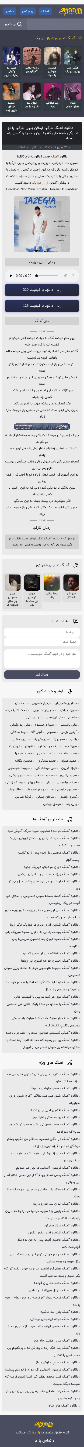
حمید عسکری (47, 761)
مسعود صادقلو (45, 775)
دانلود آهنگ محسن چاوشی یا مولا (54, 1088)
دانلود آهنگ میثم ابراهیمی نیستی (54, 1319)
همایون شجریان (66, 703)
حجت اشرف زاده (16, 710)
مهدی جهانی (52, 804)
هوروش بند (41, 739)
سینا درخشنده (45, 725)
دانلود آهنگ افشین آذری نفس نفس (53, 1232)
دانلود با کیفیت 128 (38, 305)
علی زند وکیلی (20, 725)
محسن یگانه (23, 761)
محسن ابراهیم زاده (64, 789)
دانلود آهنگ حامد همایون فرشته (56, 1283)
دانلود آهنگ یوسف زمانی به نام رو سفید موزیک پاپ (41, 932)
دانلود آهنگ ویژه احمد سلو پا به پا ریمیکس (48, 874)
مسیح (51, 732)
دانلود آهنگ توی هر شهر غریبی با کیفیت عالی (46, 997)
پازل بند (71, 804)
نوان (49, 782)
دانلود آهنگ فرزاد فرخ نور (61, 1225)
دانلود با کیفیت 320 (38, 289)
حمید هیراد (69, 761)
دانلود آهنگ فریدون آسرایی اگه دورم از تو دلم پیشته (41, 1369)
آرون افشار (20, 739)
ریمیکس (27, 11)
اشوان (29, 746)
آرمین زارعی (69, 732)
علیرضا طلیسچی (19, 768)
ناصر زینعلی (45, 753)
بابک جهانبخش (49, 746)
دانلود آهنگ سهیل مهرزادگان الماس (53, 1290)
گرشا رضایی (23, 797)
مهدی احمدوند (36, 789)
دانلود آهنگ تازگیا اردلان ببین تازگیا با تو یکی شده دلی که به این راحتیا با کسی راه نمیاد (40, 133)
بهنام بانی (33, 717)
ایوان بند (14, 746)
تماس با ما (43, 1440)
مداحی (10, 11)
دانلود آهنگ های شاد (63, 1405)
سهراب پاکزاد (68, 710)
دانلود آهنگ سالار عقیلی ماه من (56, 1340)
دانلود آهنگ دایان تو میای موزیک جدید (51, 867)
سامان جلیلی (45, 797)
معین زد (59, 739)
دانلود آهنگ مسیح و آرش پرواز (57, 1362)
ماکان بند (14, 789)
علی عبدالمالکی (45, 768)
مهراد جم (71, 746)
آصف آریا (20, 703)
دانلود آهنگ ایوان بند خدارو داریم (55, 1204)
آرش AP (36, 732)
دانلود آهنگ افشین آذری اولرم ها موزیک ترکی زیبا (44, 925)
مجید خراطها (23, 753)
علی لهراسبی (54, 717)
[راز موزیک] (70, 11)
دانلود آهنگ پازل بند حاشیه (59, 1312)
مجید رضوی (68, 775)
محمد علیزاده (68, 753)
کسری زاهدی (68, 797)
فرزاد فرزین (69, 768)
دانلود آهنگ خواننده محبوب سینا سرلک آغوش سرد (42, 831)
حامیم (72, 717)
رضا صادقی (18, 732)
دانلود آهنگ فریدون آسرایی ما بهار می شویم (47, 1168)
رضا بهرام (34, 782)
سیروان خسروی (43, 710)
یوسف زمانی (14, 782)
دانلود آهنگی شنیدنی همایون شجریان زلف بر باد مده (42, 1033)
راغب (73, 739)
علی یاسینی (68, 725)
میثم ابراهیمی (67, 782)
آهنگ (45, 11)
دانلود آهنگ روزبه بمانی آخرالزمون (55, 1117)
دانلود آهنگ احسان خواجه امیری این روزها (49, 961)
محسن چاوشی (19, 775)
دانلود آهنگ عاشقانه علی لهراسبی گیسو (50, 953)
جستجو (10, 24)
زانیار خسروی (40, 703)
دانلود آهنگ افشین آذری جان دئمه (54, 1110)
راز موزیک (38, 183)
